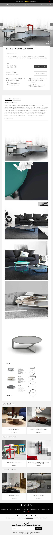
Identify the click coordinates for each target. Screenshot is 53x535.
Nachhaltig (34, 84)
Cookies (24, 511)
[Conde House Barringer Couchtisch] (39, 417)
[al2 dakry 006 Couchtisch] (14, 417)
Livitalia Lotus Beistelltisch (14, 495)
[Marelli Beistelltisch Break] (39, 483)
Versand (17, 78)
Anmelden (38, 528)
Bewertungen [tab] (17, 99)
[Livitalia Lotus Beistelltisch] (14, 483)
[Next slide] (49, 421)
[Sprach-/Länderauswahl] (50, 1)
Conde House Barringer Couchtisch (39, 429)
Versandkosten (29, 518)
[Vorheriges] (1, 24)
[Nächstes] (51, 24)
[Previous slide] (4, 421)
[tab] (8, 99)
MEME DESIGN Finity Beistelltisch (14, 462)
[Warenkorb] (50, 4)
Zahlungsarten (43, 78)
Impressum (26, 509)
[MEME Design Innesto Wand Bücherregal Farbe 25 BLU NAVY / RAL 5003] (39, 450)
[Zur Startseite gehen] (26, 5)
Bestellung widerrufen (45, 509)
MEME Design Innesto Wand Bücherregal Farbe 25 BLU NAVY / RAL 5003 (38, 463)
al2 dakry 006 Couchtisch (14, 429)
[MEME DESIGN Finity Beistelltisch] (14, 450)
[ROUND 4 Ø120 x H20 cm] (11, 66)
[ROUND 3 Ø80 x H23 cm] (8, 66)
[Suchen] (42, 4)
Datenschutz (17, 509)
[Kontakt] (44, 4)
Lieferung (11, 509)
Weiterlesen (44, 58)
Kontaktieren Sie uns (34, 509)
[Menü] (2, 4)
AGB (22, 509)
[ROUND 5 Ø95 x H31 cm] (15, 66)
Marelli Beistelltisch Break (38, 495)
